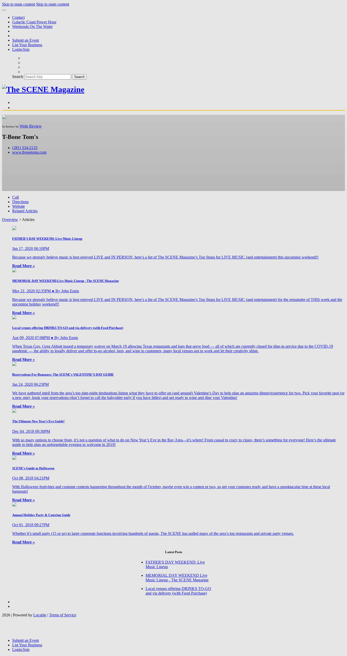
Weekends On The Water (32, 26)
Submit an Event (25, 40)
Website (18, 206)
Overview (10, 219)
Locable (39, 615)
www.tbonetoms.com (29, 152)
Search (17, 76)
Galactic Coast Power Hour (34, 22)
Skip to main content (18, 4)
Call (15, 197)
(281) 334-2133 (24, 148)
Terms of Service (62, 615)
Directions (20, 202)
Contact (18, 17)
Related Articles (25, 211)
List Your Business (27, 45)
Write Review (31, 126)
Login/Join (20, 49)
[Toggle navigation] (4, 10)
